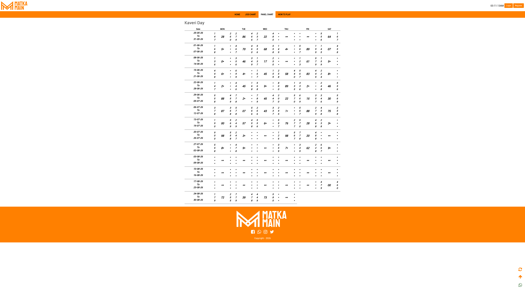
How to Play (284, 14)
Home (237, 14)
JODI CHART (250, 14)
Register (518, 6)
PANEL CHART (267, 14)
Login (508, 6)
